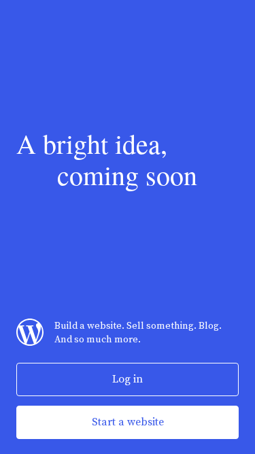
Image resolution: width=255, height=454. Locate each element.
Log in (127, 379)
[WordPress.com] (30, 343)
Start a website (128, 422)
